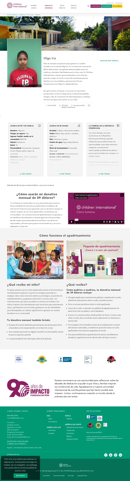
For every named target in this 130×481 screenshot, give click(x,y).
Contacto (110, 3)
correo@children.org (15, 418)
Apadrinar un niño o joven (27, 14)
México (68, 436)
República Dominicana (74, 427)
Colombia (51, 430)
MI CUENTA (117, 6)
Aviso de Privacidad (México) (18, 437)
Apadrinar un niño (14, 427)
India (49, 419)
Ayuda (9, 448)
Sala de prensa (12, 430)
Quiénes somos (34, 7)
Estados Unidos (71, 439)
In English (118, 3)
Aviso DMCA (46, 475)
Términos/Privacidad (58, 475)
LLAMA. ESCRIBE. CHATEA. (17, 411)
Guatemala (70, 430)
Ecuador (50, 433)
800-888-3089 (12, 416)
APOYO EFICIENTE (93, 411)
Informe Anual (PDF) (94, 432)
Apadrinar (106, 6)
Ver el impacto (62, 7)
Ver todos (26, 174)
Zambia (68, 419)
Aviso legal (71, 475)
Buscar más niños (109, 61)
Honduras (69, 433)
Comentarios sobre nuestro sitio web (27, 448)
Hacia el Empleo (74, 7)
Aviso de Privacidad (15, 435)
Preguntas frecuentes (15, 432)
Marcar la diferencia (49, 7)
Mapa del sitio (14, 454)
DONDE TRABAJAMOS (56, 411)
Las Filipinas (52, 422)
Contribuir (96, 6)
